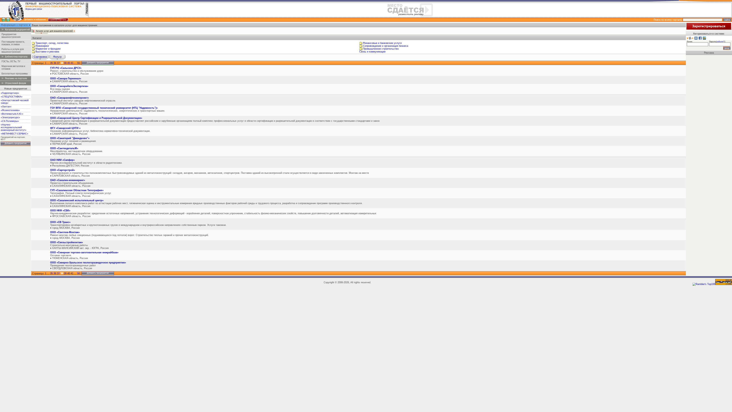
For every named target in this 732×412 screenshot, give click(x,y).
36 (55, 63)
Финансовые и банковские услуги (382, 43)
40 (68, 63)
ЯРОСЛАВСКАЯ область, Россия (71, 216)
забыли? (721, 41)
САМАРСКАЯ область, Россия (69, 81)
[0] (40, 71)
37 (58, 63)
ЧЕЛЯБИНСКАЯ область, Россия (71, 154)
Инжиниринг (42, 45)
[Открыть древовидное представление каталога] (33, 31)
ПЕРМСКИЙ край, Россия (67, 143)
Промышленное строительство (381, 48)
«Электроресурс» (10, 117)
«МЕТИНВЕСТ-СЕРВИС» (14, 133)
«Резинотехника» (10, 110)
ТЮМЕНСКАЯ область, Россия (70, 258)
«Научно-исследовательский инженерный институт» (13, 127)
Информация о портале (15, 24)
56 (78, 63)
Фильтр (57, 56)
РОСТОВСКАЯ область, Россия (70, 73)
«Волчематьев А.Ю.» (12, 114)
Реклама (709, 52)
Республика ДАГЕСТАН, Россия (70, 165)
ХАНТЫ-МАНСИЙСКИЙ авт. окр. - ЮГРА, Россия (80, 248)
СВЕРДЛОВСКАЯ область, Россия (72, 268)
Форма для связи (33, 9)
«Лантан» (6, 106)
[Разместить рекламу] (86, 15)
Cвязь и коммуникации (372, 51)
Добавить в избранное (35, 19)
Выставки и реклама (47, 51)
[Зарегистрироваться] (709, 29)
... (48, 63)
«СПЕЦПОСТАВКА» (11, 96)
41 (72, 63)
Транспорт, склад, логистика (51, 43)
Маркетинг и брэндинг (48, 48)
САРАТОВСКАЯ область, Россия (71, 175)
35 (51, 63)
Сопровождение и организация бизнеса (385, 45)
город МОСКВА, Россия (66, 227)
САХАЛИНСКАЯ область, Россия (71, 185)
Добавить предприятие (16, 143)
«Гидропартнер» (10, 93)
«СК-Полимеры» (10, 121)
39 (65, 63)
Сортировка (40, 56)
